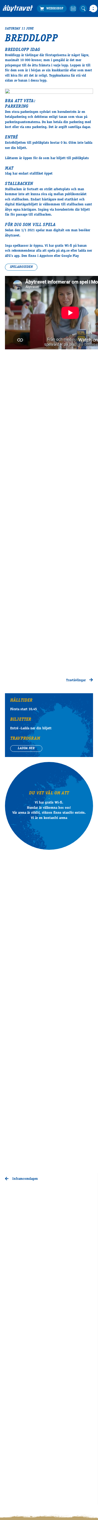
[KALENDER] (73, 8)
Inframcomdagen (24, 1179)
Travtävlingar (76, 680)
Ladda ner (26, 748)
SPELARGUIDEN (21, 267)
